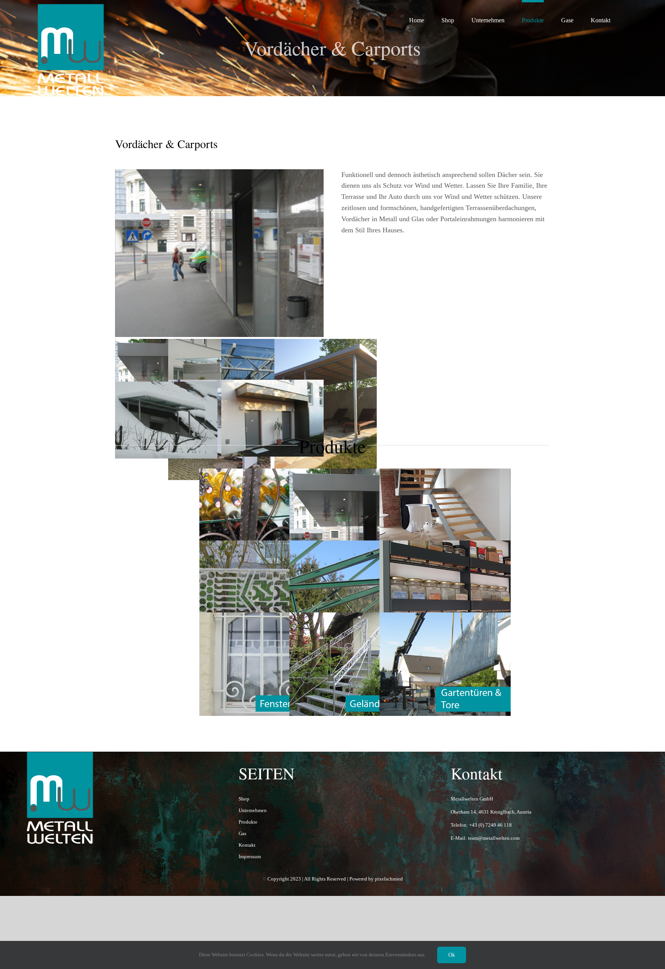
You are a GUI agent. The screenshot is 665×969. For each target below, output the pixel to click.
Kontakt (247, 845)
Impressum (250, 856)
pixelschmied (389, 879)
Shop (244, 799)
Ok (451, 955)
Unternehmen (253, 810)
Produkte (248, 822)
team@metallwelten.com (494, 838)
